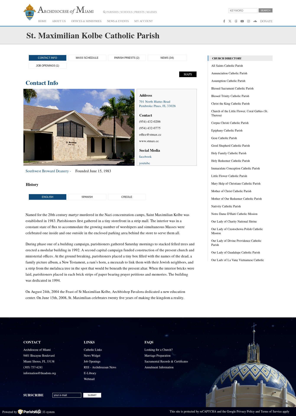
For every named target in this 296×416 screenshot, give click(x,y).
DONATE (266, 21)
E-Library (90, 373)
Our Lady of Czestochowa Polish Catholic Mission (237, 231)
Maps (188, 74)
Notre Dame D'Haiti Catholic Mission (234, 214)
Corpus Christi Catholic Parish (230, 123)
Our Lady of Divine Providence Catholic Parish (236, 243)
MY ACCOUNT (143, 21)
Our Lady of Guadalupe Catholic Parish (235, 252)
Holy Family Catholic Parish (228, 153)
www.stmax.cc (149, 141)
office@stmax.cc (150, 134)
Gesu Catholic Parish (224, 138)
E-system (49, 412)
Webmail (89, 379)
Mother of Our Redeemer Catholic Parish (236, 199)
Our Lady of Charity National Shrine (234, 221)
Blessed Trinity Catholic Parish (230, 96)
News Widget (92, 355)
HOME (42, 21)
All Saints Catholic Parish (227, 65)
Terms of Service (271, 411)
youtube (144, 163)
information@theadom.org (39, 373)
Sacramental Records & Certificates (166, 361)
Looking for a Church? (158, 350)
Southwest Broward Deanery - (48, 170)
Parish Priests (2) (126, 57)
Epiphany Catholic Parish (226, 130)
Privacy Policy (246, 411)
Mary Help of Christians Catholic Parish (235, 183)
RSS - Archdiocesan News (100, 367)
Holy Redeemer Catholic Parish (230, 161)
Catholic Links (93, 350)
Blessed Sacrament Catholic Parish (232, 88)
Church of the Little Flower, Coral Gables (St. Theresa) (239, 113)
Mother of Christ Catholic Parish (231, 191)
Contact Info (47, 57)
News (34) (167, 57)
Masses (151, 12)
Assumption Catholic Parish (228, 81)
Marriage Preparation (158, 355)
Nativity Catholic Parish (226, 206)
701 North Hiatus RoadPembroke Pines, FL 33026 (157, 103)
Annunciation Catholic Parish (229, 73)
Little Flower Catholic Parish (229, 176)
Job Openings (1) (47, 65)
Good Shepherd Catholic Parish (230, 145)
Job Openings (92, 361)
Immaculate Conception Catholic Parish (235, 168)
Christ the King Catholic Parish (230, 103)
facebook (145, 156)
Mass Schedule (87, 57)
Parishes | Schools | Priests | (126, 12)
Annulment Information (159, 367)
